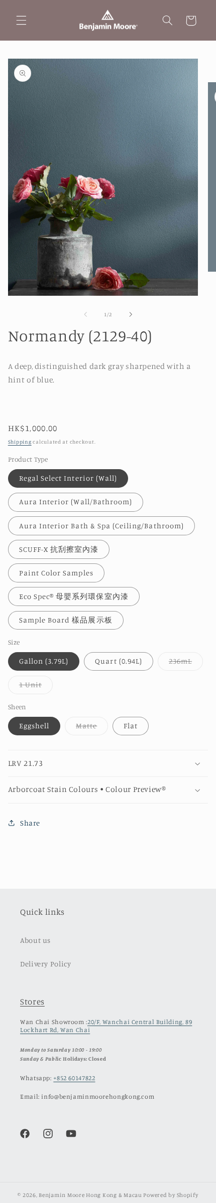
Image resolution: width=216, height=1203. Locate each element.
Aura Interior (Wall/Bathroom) (75, 501)
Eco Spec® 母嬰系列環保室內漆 (74, 596)
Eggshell (34, 725)
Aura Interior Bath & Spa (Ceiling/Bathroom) (101, 525)
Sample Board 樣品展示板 (66, 620)
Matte (92, 728)
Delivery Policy (45, 963)
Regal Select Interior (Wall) (68, 478)
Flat (131, 725)
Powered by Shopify (170, 1194)
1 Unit (36, 687)
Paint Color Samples (56, 572)
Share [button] (30, 823)
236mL (186, 663)
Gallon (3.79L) (44, 661)
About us (35, 940)
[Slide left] (85, 314)
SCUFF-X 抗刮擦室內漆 (59, 549)
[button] (21, 20)
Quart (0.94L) (118, 661)
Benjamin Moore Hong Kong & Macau (90, 1194)
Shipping (20, 442)
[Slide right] (131, 314)
